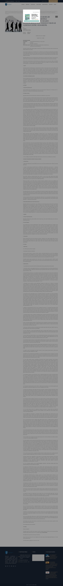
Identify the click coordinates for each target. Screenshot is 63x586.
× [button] (24, 11)
